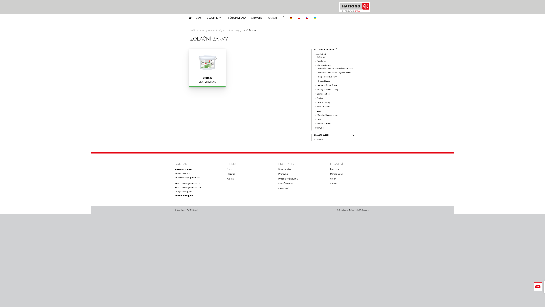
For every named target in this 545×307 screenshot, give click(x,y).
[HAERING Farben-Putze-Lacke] (354, 7)
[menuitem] (190, 17)
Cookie (333, 183)
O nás (229, 169)
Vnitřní (320, 139)
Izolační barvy (324, 81)
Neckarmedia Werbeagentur (359, 210)
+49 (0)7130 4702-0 (191, 183)
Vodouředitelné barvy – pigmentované (334, 72)
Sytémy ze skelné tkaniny (327, 89)
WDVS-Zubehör (323, 106)
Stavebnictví (320, 54)
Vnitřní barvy (322, 57)
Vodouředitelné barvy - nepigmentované (335, 68)
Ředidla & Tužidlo (324, 124)
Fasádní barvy (323, 61)
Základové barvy (324, 65)
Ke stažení (283, 188)
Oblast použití (321, 135)
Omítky (320, 98)
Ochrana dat (336, 173)
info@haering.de (183, 191)
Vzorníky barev (285, 183)
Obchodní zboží (323, 94)
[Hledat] (283, 17)
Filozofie (231, 173)
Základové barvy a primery (328, 115)
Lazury (319, 111)
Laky (319, 119)
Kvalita (230, 178)
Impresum (335, 169)
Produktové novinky (288, 178)
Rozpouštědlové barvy (327, 77)
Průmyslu (319, 128)
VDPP (333, 178)
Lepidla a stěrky (323, 102)
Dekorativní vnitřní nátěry (327, 85)
